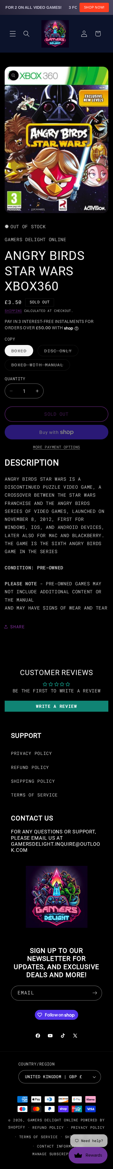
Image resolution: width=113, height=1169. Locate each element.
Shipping (13, 311)
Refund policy (48, 1127)
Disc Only (61, 351)
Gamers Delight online (53, 1120)
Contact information (60, 1146)
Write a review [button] (56, 706)
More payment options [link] (56, 447)
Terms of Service (34, 795)
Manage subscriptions (56, 1154)
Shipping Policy (33, 781)
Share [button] (17, 626)
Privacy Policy (31, 753)
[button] (13, 34)
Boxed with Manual (40, 366)
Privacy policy (88, 1127)
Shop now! (94, 7)
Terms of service (38, 1137)
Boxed (22, 351)
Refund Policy (30, 767)
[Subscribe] (95, 993)
